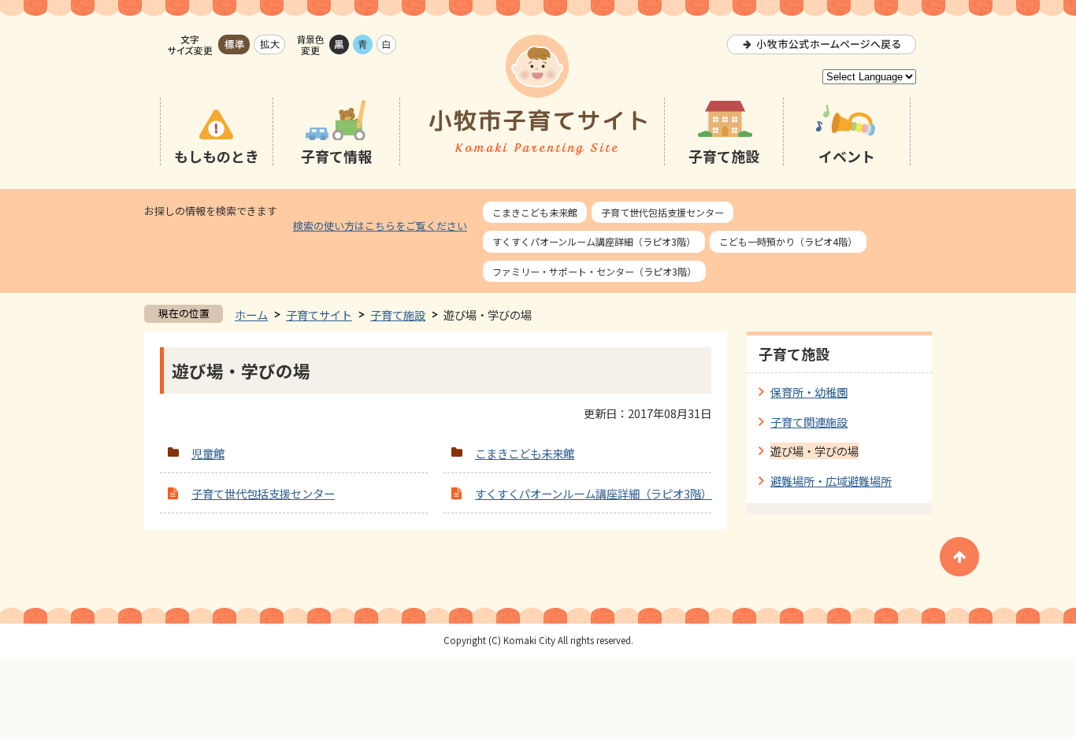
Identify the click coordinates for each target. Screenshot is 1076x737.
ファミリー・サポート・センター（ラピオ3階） (594, 271)
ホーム (251, 314)
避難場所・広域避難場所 (831, 480)
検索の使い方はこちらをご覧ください (380, 225)
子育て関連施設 (809, 421)
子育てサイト (319, 314)
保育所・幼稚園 (809, 391)
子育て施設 (397, 314)
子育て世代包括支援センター (662, 212)
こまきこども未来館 (534, 212)
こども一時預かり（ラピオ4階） (788, 241)
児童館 (207, 453)
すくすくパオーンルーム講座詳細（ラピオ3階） (594, 241)
